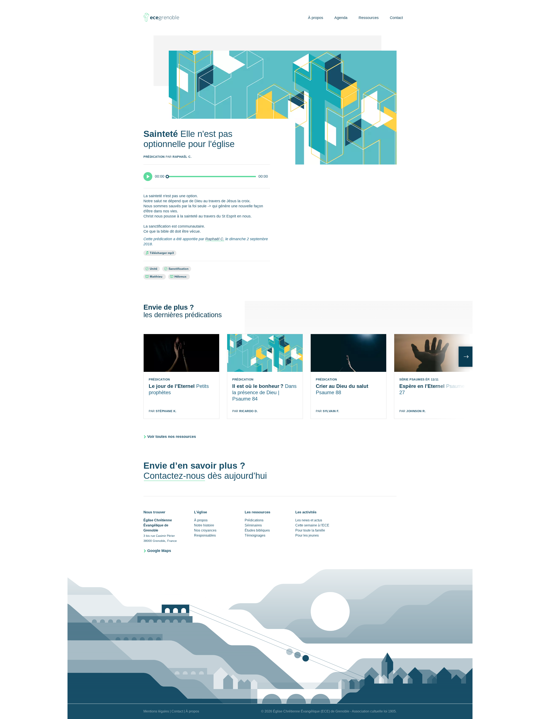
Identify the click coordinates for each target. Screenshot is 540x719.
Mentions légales (156, 711)
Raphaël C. (182, 156)
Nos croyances (205, 530)
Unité (153, 268)
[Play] (147, 176)
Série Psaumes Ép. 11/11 (419, 379)
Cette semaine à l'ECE (312, 525)
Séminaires (253, 525)
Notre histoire (204, 525)
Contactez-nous (174, 476)
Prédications (254, 520)
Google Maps (159, 551)
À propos (315, 18)
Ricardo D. (248, 411)
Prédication (154, 156)
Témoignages (255, 535)
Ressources (369, 18)
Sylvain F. (331, 411)
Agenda (340, 18)
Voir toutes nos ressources (171, 436)
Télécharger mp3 (162, 253)
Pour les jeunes (307, 535)
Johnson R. (416, 411)
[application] (206, 176)
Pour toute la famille (310, 530)
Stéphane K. (166, 411)
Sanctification (179, 268)
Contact (396, 18)
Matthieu (156, 276)
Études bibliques (257, 530)
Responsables (205, 535)
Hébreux (180, 276)
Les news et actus (308, 520)
